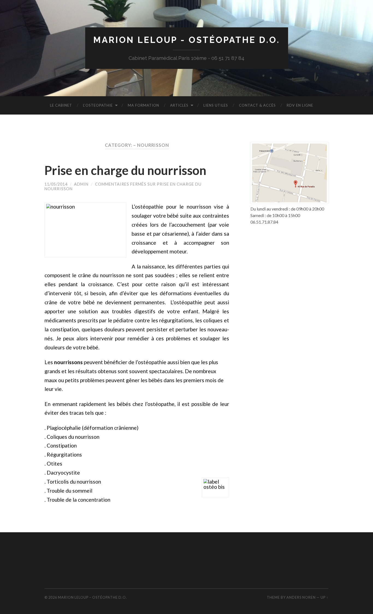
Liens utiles (215, 105)
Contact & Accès (257, 105)
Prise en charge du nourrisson (125, 170)
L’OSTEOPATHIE (98, 105)
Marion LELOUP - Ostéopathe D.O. (186, 40)
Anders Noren (301, 597)
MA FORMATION (143, 105)
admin (81, 184)
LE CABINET (61, 105)
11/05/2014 (56, 184)
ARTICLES (179, 105)
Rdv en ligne (300, 105)
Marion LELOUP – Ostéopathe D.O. (92, 597)
